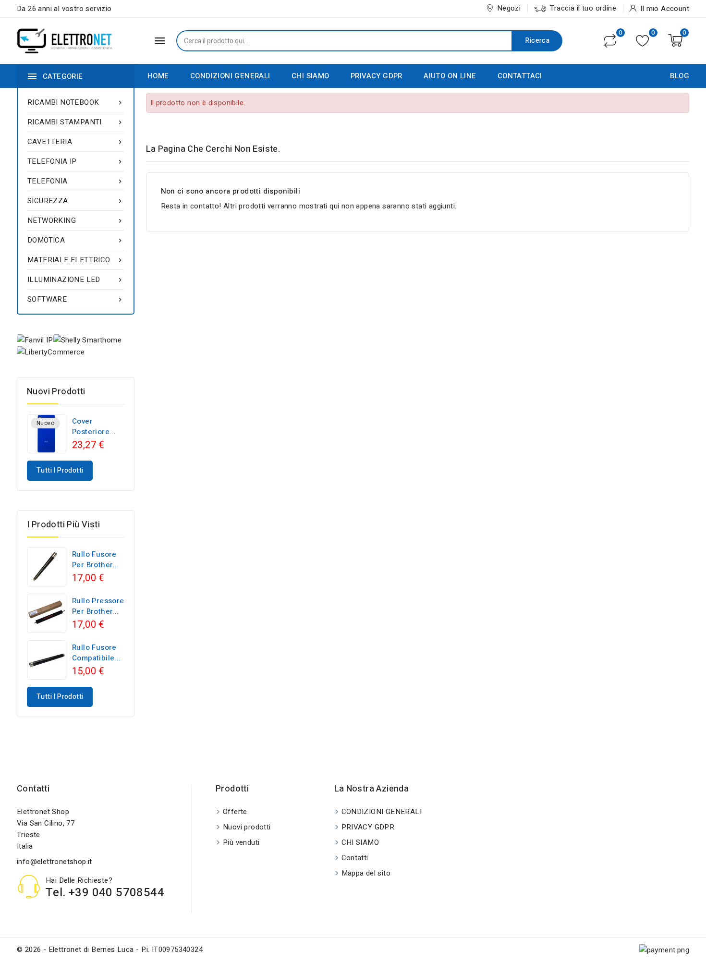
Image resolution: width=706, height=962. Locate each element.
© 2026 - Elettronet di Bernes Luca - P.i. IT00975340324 (110, 949)
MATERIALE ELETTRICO (75, 260)
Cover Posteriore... (94, 426)
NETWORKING (75, 220)
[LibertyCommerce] (51, 352)
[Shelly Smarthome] (87, 340)
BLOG (679, 76)
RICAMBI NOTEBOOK (75, 102)
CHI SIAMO (310, 76)
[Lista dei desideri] (642, 40)
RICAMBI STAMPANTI (75, 122)
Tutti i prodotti (60, 470)
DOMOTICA (75, 240)
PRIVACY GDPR (376, 76)
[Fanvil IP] (35, 340)
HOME (158, 76)
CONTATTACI (520, 76)
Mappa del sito (366, 873)
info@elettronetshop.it (54, 861)
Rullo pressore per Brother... (98, 606)
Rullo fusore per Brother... (95, 559)
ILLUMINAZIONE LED (75, 279)
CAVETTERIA (75, 141)
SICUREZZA (75, 200)
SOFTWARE (75, 299)
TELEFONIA (75, 181)
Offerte (235, 811)
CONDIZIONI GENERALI (230, 76)
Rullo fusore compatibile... (96, 652)
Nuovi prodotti (247, 827)
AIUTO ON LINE (450, 76)
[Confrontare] (610, 41)
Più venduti (241, 842)
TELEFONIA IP (75, 161)
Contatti (33, 788)
